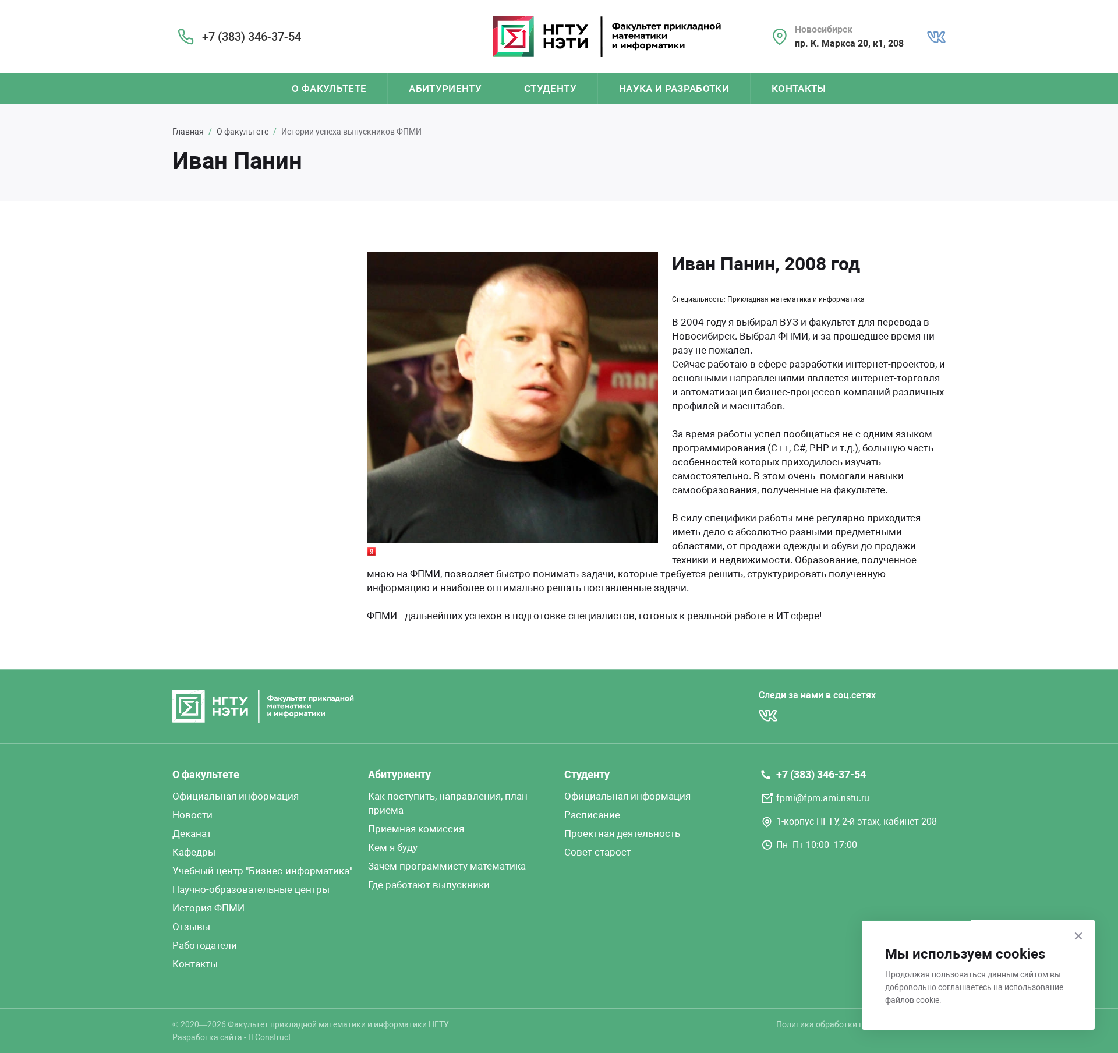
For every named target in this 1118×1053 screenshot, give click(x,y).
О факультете (329, 88)
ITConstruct (269, 1037)
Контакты (799, 88)
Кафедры (193, 852)
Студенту (550, 88)
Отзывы (191, 926)
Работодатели (204, 945)
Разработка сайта (207, 1037)
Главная (188, 131)
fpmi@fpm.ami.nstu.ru (822, 798)
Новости (192, 815)
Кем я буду (393, 847)
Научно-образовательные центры (251, 889)
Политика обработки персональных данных (861, 1024)
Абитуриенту (445, 88)
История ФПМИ (208, 908)
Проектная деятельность (622, 833)
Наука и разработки (674, 88)
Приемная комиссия (416, 829)
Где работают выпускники (429, 885)
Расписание (592, 815)
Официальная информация (235, 796)
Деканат (191, 833)
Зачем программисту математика (447, 866)
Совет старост (597, 852)
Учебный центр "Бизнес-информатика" (262, 871)
